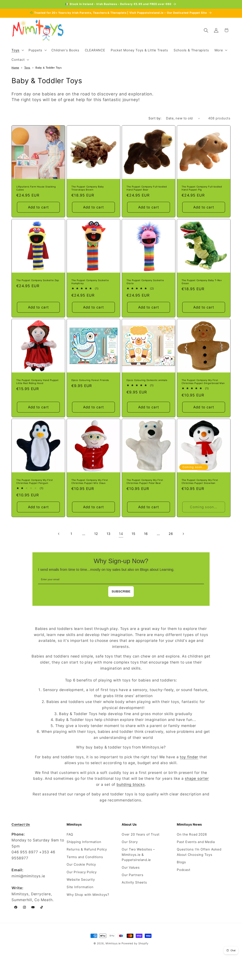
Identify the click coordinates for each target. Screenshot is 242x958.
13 (109, 534)
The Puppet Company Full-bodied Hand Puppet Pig (202, 188)
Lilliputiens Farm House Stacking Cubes (36, 188)
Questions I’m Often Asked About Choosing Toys (199, 851)
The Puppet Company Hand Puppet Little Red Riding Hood (37, 382)
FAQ (70, 834)
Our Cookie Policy (81, 864)
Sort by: (154, 118)
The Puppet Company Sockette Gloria (145, 282)
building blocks (131, 784)
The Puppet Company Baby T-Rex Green (202, 282)
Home (15, 67)
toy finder (189, 757)
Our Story (130, 842)
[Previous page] (59, 534)
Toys (27, 67)
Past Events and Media (196, 842)
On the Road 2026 (192, 834)
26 (171, 534)
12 (96, 534)
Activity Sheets (134, 882)
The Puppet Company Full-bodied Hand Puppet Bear (146, 188)
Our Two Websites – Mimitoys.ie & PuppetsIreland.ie (138, 854)
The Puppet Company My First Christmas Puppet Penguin (34, 481)
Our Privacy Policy (82, 872)
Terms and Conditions (85, 857)
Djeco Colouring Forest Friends (90, 380)
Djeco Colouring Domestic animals (146, 380)
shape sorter (197, 778)
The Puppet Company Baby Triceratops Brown (87, 188)
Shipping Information (84, 842)
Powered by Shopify (135, 943)
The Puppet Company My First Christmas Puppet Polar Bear (144, 481)
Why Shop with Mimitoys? (88, 895)
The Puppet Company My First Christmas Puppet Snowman (200, 481)
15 (133, 534)
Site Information (80, 887)
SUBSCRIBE (121, 591)
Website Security (81, 879)
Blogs (181, 862)
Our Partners (132, 875)
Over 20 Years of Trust (141, 834)
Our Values (131, 867)
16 (146, 534)
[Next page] (183, 534)
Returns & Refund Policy (87, 849)
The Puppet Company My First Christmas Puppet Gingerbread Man (203, 382)
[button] (17, 50)
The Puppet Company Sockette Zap (37, 280)
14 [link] (121, 534)
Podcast (183, 870)
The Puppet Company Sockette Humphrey (90, 282)
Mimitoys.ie (113, 943)
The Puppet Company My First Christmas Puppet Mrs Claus (89, 481)
